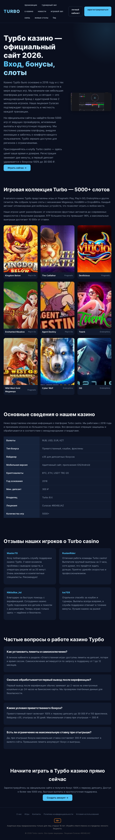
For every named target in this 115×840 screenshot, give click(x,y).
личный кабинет (76, 11)
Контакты (36, 814)
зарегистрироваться (97, 9)
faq (54, 17)
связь (27, 17)
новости (42, 11)
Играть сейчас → (17, 167)
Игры (27, 814)
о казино (29, 11)
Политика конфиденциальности (58, 814)
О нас (19, 814)
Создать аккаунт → (57, 797)
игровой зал (57, 11)
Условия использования (87, 814)
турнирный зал (49, 5)
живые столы (41, 17)
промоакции (31, 5)
